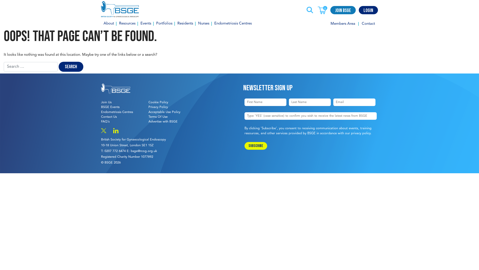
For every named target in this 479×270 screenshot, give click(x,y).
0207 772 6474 (115, 151)
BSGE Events (110, 107)
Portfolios (164, 24)
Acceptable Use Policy (164, 112)
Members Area (343, 24)
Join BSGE (343, 11)
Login (368, 11)
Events (145, 24)
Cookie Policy (158, 102)
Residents (185, 24)
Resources (127, 24)
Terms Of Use (158, 116)
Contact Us (109, 116)
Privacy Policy (158, 107)
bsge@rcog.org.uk (144, 151)
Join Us (106, 102)
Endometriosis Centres (233, 24)
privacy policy (360, 133)
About (109, 24)
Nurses (203, 24)
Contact (368, 24)
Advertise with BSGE (163, 121)
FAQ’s (105, 121)
